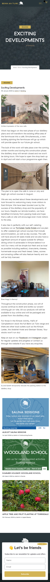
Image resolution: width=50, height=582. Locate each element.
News (19, 67)
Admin (23, 45)
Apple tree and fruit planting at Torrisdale (25, 514)
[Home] (13, 5)
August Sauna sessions (14, 432)
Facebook (23, 337)
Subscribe (25, 574)
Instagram (36, 337)
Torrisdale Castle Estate (26, 228)
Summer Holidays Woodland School (21, 473)
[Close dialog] (42, 544)
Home (15, 67)
